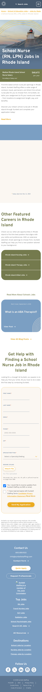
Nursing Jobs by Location (21, 650)
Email (5, 417)
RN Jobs (21, 604)
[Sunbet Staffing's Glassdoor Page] (33, 670)
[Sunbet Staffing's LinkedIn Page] (21, 670)
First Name (7, 393)
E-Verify (28, 688)
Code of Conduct (16, 688)
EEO (19, 682)
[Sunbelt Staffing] (3, 4)
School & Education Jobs (18, 11)
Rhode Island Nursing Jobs (16, 255)
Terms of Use (27, 685)
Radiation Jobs (21, 617)
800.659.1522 (21, 553)
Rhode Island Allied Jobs (15, 275)
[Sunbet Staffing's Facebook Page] (8, 670)
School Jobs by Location (21, 645)
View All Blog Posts (20, 339)
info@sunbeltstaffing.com (21, 557)
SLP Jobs (21, 613)
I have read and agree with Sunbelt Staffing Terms (21, 493)
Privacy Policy (29, 682)
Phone (5, 429)
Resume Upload (8, 464)
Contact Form (19, 561)
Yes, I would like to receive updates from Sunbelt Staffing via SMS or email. (21, 486)
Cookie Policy (14, 685)
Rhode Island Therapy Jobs (16, 265)
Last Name (7, 405)
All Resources (19, 633)
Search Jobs (22, 4)
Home (3, 11)
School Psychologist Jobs (21, 622)
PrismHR (10, 682)
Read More (6, 119)
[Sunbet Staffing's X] (14, 670)
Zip (4, 441)
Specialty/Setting (9, 452)
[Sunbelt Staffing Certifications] (21, 588)
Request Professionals (21, 576)
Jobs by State (35, 11)
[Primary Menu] (38, 4)
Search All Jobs (19, 626)
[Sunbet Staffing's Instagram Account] (27, 670)
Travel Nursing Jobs (21, 609)
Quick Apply (21, 568)
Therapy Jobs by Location (21, 654)
